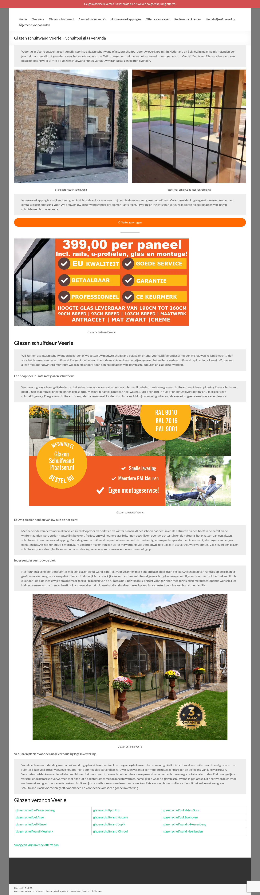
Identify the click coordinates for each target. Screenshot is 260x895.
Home (23, 19)
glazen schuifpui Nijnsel (31, 824)
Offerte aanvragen (158, 19)
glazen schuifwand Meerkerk (34, 831)
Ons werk (38, 19)
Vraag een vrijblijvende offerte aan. (36, 845)
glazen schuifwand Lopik (109, 824)
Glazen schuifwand (61, 19)
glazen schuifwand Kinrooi (110, 831)
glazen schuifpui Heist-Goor (181, 810)
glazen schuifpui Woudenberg (35, 810)
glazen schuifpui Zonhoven (180, 817)
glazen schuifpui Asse (30, 817)
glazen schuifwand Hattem (110, 817)
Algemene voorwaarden (34, 25)
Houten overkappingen (126, 19)
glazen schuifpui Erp (106, 810)
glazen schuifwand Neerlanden (183, 831)
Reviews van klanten (187, 19)
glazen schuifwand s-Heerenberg (184, 824)
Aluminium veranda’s (92, 19)
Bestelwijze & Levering (220, 19)
